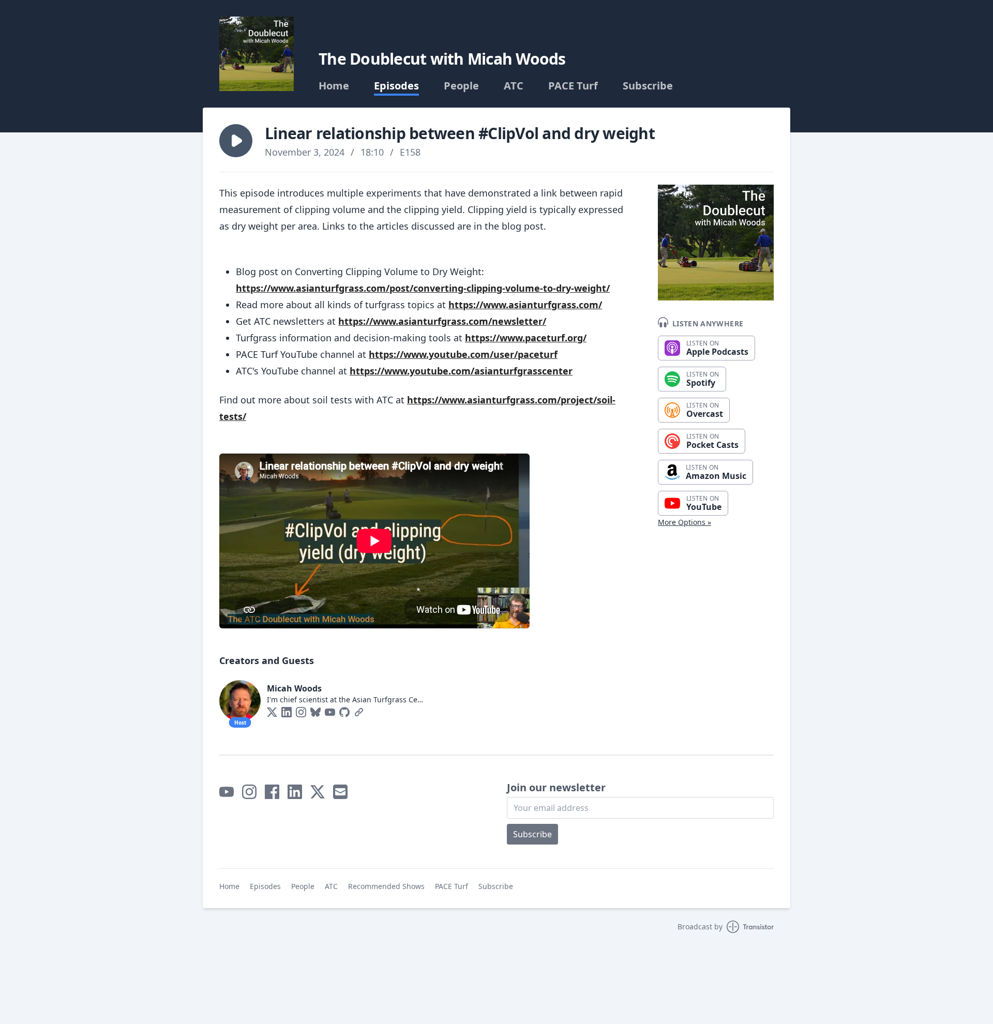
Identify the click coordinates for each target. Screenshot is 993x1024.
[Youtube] (330, 712)
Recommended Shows (386, 886)
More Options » (684, 522)
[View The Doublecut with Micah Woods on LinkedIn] (295, 792)
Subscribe (648, 86)
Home (334, 86)
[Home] (256, 54)
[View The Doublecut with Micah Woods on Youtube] (226, 792)
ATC (513, 86)
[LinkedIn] (286, 712)
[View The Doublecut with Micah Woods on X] (317, 792)
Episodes (396, 86)
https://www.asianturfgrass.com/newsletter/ (442, 321)
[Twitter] (272, 712)
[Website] (359, 712)
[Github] (344, 712)
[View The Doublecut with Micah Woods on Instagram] (249, 792)
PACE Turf (573, 86)
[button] (235, 140)
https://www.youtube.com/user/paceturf (463, 354)
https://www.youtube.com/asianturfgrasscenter (461, 371)
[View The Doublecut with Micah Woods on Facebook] (272, 792)
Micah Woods (294, 688)
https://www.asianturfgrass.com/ (525, 304)
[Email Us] (340, 792)
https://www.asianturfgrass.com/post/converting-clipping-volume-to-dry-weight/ (423, 288)
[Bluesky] (315, 712)
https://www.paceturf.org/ (525, 338)
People (461, 86)
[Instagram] (301, 712)
